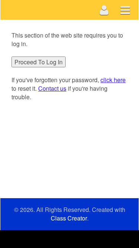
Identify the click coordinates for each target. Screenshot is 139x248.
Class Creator (69, 218)
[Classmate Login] (104, 10)
